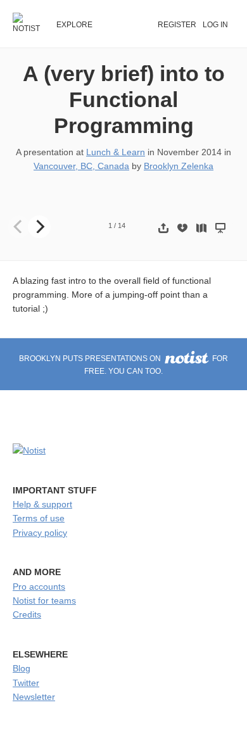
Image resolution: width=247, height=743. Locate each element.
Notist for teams (44, 600)
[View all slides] (201, 227)
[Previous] (19, 226)
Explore (74, 24)
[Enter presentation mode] (220, 227)
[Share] (163, 227)
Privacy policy (40, 533)
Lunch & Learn (115, 152)
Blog (21, 668)
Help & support (42, 504)
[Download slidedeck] (182, 227)
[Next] (39, 226)
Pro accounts (39, 586)
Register (177, 24)
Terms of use (39, 518)
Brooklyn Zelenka (178, 166)
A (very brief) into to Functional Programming (124, 99)
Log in (215, 24)
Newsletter (34, 697)
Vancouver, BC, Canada (81, 166)
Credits (27, 614)
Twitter (26, 683)
